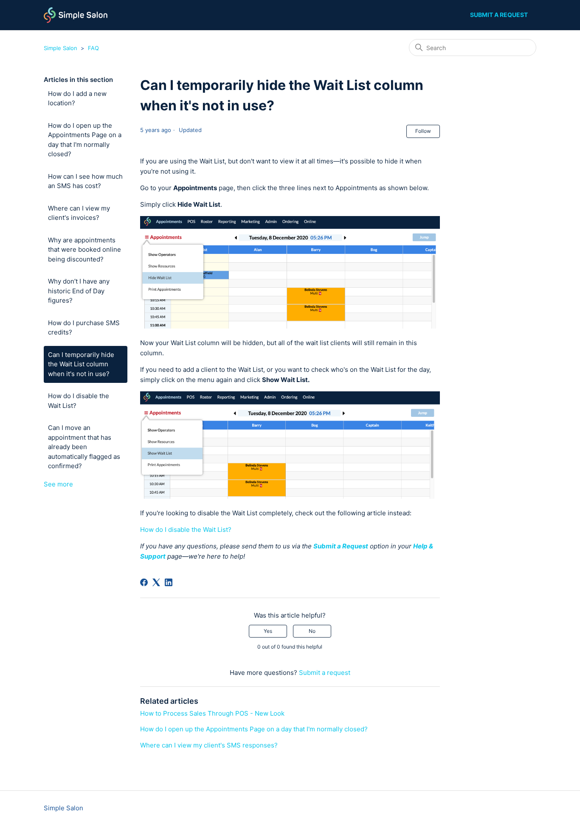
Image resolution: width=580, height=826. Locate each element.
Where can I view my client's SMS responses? (209, 745)
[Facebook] (144, 582)
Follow (423, 131)
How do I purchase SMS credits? (84, 328)
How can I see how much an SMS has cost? (85, 181)
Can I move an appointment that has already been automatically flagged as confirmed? (84, 447)
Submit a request (499, 14)
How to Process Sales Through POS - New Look (212, 713)
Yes (268, 631)
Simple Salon (60, 48)
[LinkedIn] (168, 582)
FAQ (93, 48)
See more (58, 484)
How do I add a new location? (77, 98)
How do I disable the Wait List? (78, 401)
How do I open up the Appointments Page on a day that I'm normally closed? (84, 139)
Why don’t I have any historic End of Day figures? (79, 290)
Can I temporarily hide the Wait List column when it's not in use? (81, 364)
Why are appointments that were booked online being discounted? (84, 249)
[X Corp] (156, 582)
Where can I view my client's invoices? (79, 213)
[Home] (76, 15)
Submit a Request (340, 546)
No (312, 631)
